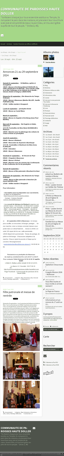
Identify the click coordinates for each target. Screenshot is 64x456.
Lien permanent (9, 278)
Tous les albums (50, 62)
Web (46, 125)
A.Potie (48, 195)
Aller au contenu (5, 1)
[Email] (2, 35)
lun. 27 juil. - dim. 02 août (52, 139)
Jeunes (8, 413)
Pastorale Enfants (50, 113)
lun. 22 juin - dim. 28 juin (52, 149)
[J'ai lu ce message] (62, 453)
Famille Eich (50, 221)
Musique (47, 111)
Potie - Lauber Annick (54, 185)
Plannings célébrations (12, 279)
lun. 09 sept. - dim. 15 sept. (8, 52)
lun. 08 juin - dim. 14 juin (52, 151)
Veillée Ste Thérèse (55, 187)
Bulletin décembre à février (54, 175)
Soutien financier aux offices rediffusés (25, 44)
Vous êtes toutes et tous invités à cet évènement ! (54, 283)
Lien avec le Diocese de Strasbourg (50, 105)
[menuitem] (4, 44)
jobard (48, 174)
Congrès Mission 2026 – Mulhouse (54, 273)
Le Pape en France (52, 291)
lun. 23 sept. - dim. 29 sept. (9, 55)
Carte (46, 336)
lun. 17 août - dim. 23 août (53, 137)
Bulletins (47, 88)
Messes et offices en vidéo (52, 90)
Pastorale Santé (49, 116)
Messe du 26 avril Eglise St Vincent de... (53, 197)
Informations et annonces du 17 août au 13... (54, 302)
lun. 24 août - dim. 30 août (53, 134)
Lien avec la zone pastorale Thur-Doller (51, 101)
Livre (46, 108)
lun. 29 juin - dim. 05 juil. (52, 146)
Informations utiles (28, 278)
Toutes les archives (51, 159)
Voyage (47, 123)
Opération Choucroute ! (54, 266)
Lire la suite (53, 320)
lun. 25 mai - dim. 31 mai (52, 156)
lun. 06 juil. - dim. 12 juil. (52, 144)
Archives (9, 44)
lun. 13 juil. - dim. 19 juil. (52, 142)
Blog (22, 278)
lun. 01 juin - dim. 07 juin (52, 154)
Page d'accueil (21, 52)
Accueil (3, 44)
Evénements (27, 412)
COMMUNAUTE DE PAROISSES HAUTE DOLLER (30, 11)
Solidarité (48, 121)
